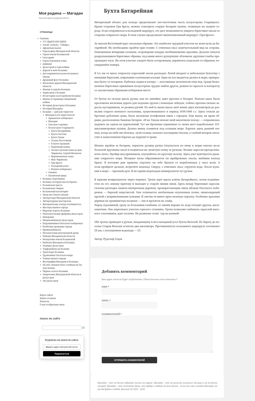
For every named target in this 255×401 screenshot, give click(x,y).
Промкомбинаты (52, 229)
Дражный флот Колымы (56, 79)
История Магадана (53, 108)
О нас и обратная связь (52, 304)
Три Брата (56, 162)
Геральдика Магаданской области (61, 51)
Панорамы (48, 217)
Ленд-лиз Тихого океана (55, 194)
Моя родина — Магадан (61, 13)
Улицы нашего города (54, 258)
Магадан (53, 121)
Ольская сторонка (58, 124)
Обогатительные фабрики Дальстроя (63, 213)
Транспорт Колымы (53, 252)
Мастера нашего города (55, 207)
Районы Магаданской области (59, 236)
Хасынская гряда (57, 175)
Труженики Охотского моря (58, 255)
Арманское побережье (60, 118)
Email (106, 300)
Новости (44, 301)
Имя (105, 286)
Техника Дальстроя (53, 245)
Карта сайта (46, 295)
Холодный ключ (60, 165)
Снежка (52, 172)
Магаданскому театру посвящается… (63, 204)
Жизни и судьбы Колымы (56, 89)
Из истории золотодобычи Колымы (62, 95)
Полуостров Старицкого (61, 127)
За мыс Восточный (61, 140)
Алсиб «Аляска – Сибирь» (56, 44)
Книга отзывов (48, 298)
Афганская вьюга (52, 48)
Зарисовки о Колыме (54, 92)
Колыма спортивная (54, 178)
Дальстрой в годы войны (56, 67)
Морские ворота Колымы (56, 210)
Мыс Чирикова (59, 159)
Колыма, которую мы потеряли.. (60, 181)
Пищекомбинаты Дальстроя (58, 220)
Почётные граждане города (57, 226)
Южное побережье (61, 169)
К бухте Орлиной (60, 143)
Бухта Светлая (58, 134)
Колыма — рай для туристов (58, 111)
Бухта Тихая (57, 137)
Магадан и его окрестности (60, 114)
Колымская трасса (52, 185)
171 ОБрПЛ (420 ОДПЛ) (54, 41)
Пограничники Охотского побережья (63, 223)
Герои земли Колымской (56, 54)
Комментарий (112, 314)
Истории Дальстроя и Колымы (59, 105)
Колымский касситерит (55, 191)
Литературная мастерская (57, 201)
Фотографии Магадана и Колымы (60, 261)
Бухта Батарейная (61, 130)
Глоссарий (48, 57)
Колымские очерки (53, 188)
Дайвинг (47, 63)
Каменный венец (60, 146)
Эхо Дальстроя (50, 280)
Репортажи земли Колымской (59, 239)
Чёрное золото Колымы (55, 271)
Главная (44, 38)
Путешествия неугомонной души (61, 232)
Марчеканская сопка (62, 156)
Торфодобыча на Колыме (56, 248)
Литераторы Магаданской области (61, 197)
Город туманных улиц (54, 60)
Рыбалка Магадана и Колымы (59, 242)
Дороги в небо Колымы (55, 70)
